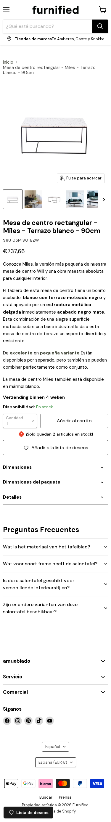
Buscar (45, 797)
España (52, 762)
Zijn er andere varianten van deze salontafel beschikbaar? (40, 608)
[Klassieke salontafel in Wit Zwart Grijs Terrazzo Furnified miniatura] (95, 199)
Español (52, 746)
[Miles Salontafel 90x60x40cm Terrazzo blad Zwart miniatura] (74, 199)
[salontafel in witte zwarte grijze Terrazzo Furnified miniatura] (54, 199)
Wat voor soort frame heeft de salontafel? (50, 564)
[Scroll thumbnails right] (102, 200)
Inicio (8, 62)
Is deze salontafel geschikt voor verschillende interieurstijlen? (38, 584)
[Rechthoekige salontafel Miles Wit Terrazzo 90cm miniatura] (12, 199)
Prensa (65, 797)
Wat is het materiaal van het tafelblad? (46, 547)
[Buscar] (100, 26)
